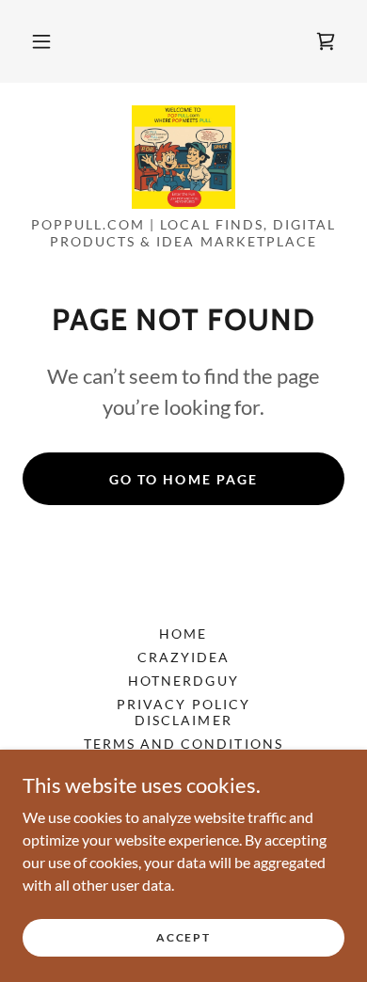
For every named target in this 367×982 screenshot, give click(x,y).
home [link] (183, 633)
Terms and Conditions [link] (183, 744)
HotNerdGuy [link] (183, 681)
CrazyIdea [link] (183, 657)
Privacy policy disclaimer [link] (183, 712)
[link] (183, 157)
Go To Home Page (183, 479)
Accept (183, 937)
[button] (41, 41)
